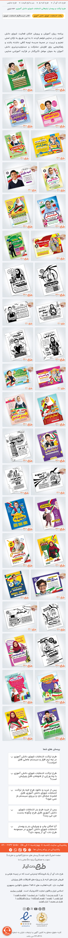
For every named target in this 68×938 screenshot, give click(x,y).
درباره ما (31, 860)
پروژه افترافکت (23, 898)
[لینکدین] (43, 909)
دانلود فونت (44, 855)
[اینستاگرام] (24, 909)
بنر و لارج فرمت (27, 3)
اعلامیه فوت (20, 895)
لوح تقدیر (58, 898)
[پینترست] (39, 909)
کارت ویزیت (52, 895)
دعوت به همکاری (43, 860)
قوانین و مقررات (14, 855)
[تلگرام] (28, 909)
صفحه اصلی (55, 855)
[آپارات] (31, 909)
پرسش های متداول (30, 855)
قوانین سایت (16, 890)
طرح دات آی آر (59, 3)
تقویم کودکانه (38, 898)
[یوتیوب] (36, 909)
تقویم (49, 898)
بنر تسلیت (33, 895)
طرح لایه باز (44, 3)
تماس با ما (22, 860)
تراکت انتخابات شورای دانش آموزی (48, 16)
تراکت (42, 895)
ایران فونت (43, 901)
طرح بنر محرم (56, 901)
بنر (61, 895)
